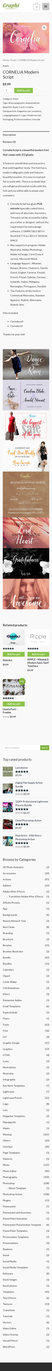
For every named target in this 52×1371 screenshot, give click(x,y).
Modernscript (34, 115)
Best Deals (9, 927)
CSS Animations (11, 988)
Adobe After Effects (14, 891)
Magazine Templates (14, 1116)
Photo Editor (10, 1171)
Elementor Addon (12, 1000)
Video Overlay (10, 1334)
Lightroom (8, 1091)
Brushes (7, 945)
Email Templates (11, 1006)
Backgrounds (10, 914)
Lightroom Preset (12, 1097)
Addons (7, 885)
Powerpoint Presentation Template (22, 1224)
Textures (7, 1303)
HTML (6, 1055)
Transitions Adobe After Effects (25, 896)
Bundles (7, 963)
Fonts (6, 1024)
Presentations (10, 1242)
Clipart (6, 975)
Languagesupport (11, 115)
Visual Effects (10, 1340)
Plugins (7, 1200)
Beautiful (7, 107)
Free (5, 1030)
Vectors (7, 1322)
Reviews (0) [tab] (9, 141)
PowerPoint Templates (15, 1230)
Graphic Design (11, 1042)
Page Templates (11, 1152)
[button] (44, 27)
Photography (10, 1177)
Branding (8, 933)
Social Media (9, 1261)
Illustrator (8, 1073)
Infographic (9, 1079)
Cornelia (29, 107)
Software (8, 1273)
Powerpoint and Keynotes (17, 1212)
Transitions (9, 1310)
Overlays (7, 1146)
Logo (5, 1103)
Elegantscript (24, 111)
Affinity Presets (11, 902)
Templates (8, 1291)
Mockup (7, 1134)
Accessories (9, 873)
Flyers (6, 1018)
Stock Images (10, 1279)
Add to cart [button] (13, 654)
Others (7, 1140)
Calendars (8, 969)
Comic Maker (10, 981)
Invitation (36, 111)
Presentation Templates (16, 1236)
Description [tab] (9, 134)
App (5, 908)
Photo (6, 1164)
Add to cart (23, 90)
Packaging (8, 119)
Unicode (36, 119)
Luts (5, 1110)
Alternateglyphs (16, 103)
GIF (5, 1036)
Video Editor (9, 1328)
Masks (6, 1128)
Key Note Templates (14, 1085)
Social (6, 1255)
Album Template (17, 1188)
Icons (6, 1061)
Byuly (15, 107)
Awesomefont (32, 103)
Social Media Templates (15, 1267)
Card (21, 107)
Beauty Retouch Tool (14, 920)
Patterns (7, 1158)
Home (6, 60)
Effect (6, 994)
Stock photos (10, 1285)
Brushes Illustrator (13, 951)
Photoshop (9, 1183)
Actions (7, 879)
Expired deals (10, 1012)
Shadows (7, 1249)
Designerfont (9, 111)
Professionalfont (22, 119)
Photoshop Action (12, 1194)
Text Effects (9, 1297)
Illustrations (9, 1067)
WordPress (9, 1346)
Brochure (8, 939)
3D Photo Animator (13, 867)
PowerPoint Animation (15, 1218)
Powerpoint (9, 1206)
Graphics (7, 1049)
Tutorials (7, 1316)
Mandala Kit (9, 1122)
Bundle (7, 957)
